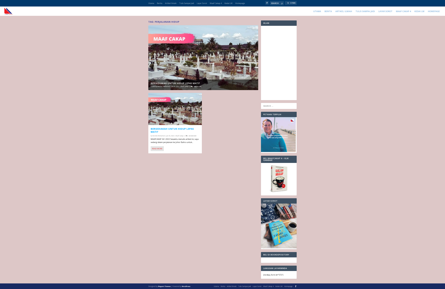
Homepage (240, 3)
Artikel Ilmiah (170, 3)
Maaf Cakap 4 (216, 3)
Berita (159, 3)
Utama (151, 3)
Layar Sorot (202, 3)
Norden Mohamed (164, 86)
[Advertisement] (278, 63)
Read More (157, 148)
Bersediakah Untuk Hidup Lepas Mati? (175, 83)
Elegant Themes (164, 286)
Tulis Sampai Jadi (186, 3)
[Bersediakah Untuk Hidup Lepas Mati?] (175, 109)
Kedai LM (228, 3)
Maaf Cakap (184, 86)
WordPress (186, 286)
